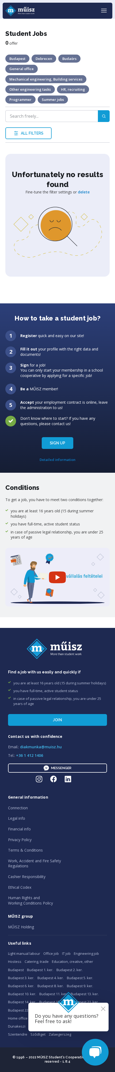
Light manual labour (24, 953)
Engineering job (86, 953)
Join (57, 720)
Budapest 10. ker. (22, 993)
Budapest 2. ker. (69, 969)
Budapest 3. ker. (21, 977)
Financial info (19, 828)
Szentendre (17, 1034)
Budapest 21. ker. (85, 1001)
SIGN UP (58, 443)
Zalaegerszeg (60, 1034)
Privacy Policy (20, 839)
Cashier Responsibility (26, 876)
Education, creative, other (72, 961)
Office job (51, 953)
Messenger (61, 768)
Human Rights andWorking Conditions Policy (30, 900)
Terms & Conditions (25, 850)
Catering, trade (37, 961)
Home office (18, 1018)
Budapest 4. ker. (50, 977)
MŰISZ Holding (21, 926)
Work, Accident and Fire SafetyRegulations (34, 863)
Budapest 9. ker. (80, 985)
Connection (18, 807)
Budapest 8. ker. (50, 985)
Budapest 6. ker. (21, 985)
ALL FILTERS (32, 133)
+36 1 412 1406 (29, 755)
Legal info (16, 818)
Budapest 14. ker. (22, 1001)
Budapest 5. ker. (80, 977)
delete (84, 191)
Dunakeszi (16, 1026)
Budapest (16, 969)
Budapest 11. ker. (53, 993)
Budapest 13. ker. (85, 993)
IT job (66, 953)
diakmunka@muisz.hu (41, 746)
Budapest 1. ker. (40, 969)
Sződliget (37, 1034)
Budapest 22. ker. (22, 1010)
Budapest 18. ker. (53, 1001)
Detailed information (57, 459)
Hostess (14, 961)
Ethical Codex (19, 887)
